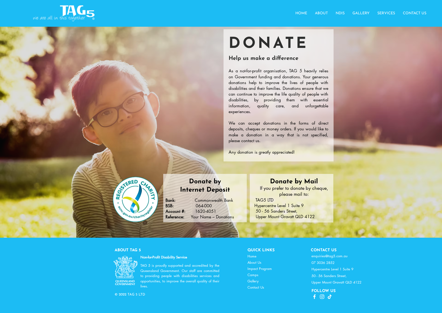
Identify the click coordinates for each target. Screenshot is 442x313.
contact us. (251, 140)
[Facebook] (314, 297)
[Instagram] (322, 297)
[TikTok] (330, 297)
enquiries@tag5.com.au (329, 256)
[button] (321, 13)
